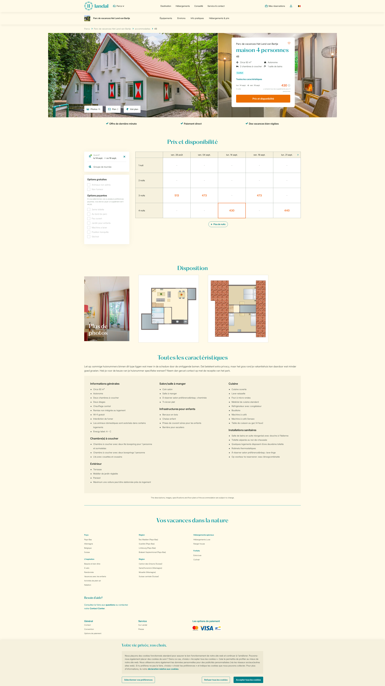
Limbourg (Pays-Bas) (147, 548)
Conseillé (198, 6)
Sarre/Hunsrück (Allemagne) (150, 568)
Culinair (196, 559)
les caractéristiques (249, 79)
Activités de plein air (92, 581)
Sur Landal (142, 625)
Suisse (87, 552)
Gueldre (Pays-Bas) (147, 544)
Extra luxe (197, 555)
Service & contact (216, 6)
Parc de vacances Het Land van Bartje (257, 43)
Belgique (88, 548)
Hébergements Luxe (201, 539)
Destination (165, 6)
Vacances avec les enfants (95, 576)
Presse (141, 629)
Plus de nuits (219, 224)
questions (110, 604)
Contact (87, 625)
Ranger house (199, 544)
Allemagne (88, 544)
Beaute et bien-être (92, 564)
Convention (89, 629)
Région (142, 535)
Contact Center (97, 608)
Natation (87, 585)
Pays (86, 535)
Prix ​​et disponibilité (263, 98)
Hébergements (183, 6)
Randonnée (89, 572)
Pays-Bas (88, 539)
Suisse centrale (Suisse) (149, 576)
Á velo (86, 568)
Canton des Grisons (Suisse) (150, 564)
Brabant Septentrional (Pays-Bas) (152, 552)
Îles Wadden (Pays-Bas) (148, 539)
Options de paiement (92, 633)
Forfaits (196, 551)
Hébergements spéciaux (203, 535)
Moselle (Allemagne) (147, 572)
